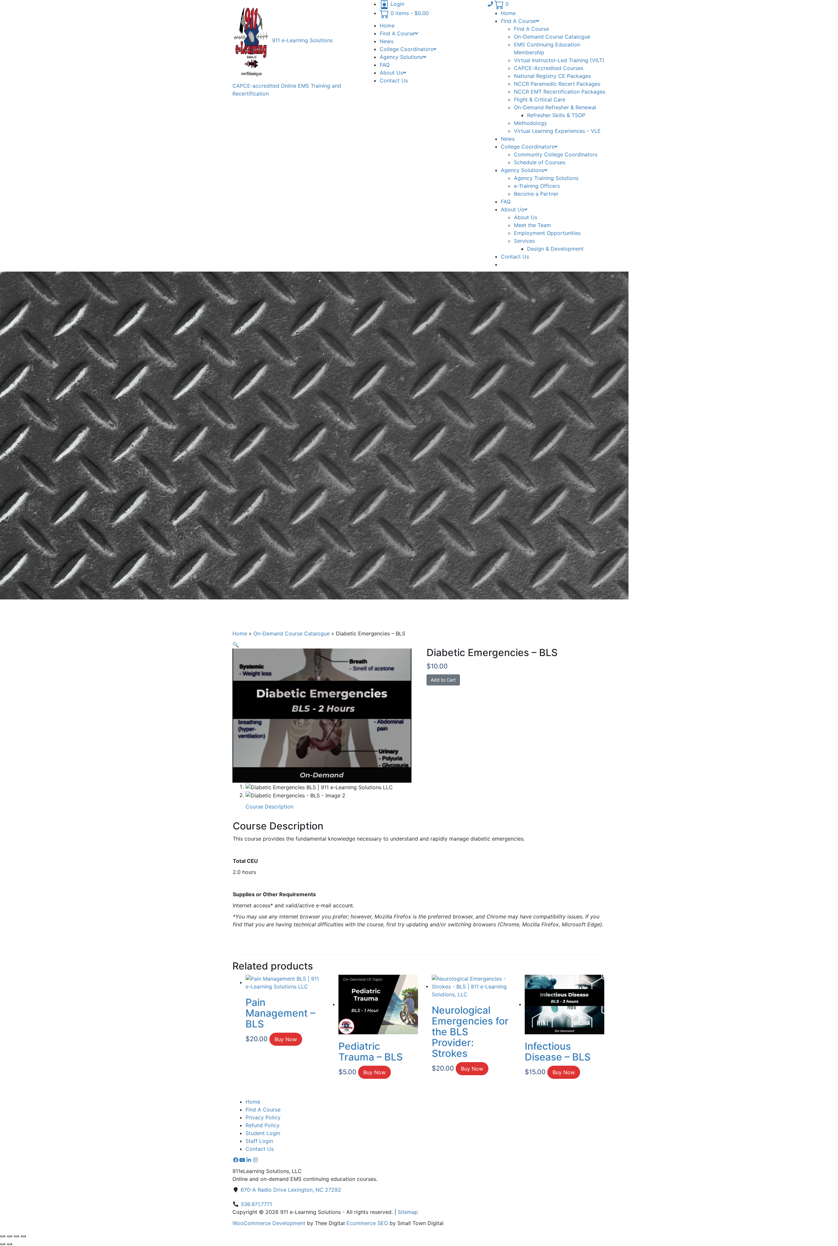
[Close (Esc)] (23, 1236)
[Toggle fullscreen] (9, 1236)
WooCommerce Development (268, 1223)
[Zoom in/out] (2, 1236)
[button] (235, 644)
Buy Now (286, 1039)
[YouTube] (242, 1160)
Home (239, 633)
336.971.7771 (256, 1204)
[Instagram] (255, 1160)
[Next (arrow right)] (9, 1244)
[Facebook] (235, 1160)
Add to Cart (443, 680)
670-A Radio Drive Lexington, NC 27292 (291, 1189)
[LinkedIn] (249, 1160)
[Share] (16, 1236)
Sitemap (408, 1212)
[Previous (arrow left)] (2, 1244)
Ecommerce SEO (367, 1223)
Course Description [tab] (269, 806)
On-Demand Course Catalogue (291, 633)
